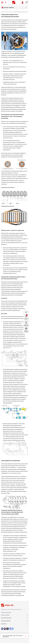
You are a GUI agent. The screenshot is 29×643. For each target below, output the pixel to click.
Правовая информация (6, 612)
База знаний (8, 11)
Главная (3, 11)
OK (25, 636)
